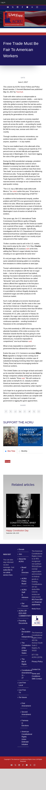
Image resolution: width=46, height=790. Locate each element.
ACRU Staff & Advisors (24, 593)
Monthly (24, 451)
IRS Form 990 (37, 599)
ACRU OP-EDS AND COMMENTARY (23, 613)
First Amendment (24, 704)
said (27, 249)
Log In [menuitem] (3, 2)
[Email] (38, 411)
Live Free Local (22, 684)
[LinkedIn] (20, 411)
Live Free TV (22, 691)
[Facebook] (6, 411)
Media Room (36, 609)
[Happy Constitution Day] (23, 495)
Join (20, 554)
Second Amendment (24, 713)
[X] (10, 411)
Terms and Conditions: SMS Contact (37, 676)
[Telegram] (29, 411)
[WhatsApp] (24, 411)
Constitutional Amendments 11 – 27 (24, 674)
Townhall (19, 92)
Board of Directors (24, 570)
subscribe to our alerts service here (8, 572)
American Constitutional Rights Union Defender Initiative (24, 738)
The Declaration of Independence (24, 633)
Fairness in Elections (24, 723)
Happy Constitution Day (17, 530)
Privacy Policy (37, 661)
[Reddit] (15, 411)
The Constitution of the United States (24, 648)
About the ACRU (22, 560)
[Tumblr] (34, 411)
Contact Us (36, 669)
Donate (7, 461)
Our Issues (23, 697)
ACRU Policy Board (24, 581)
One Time (11, 451)
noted (14, 191)
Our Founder (24, 605)
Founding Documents (23, 622)
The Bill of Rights (24, 661)
